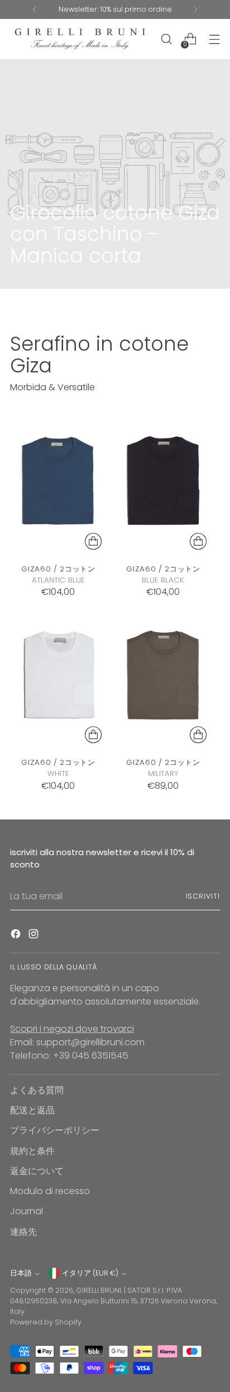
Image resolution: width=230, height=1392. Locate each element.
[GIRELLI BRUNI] (80, 39)
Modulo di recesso (50, 1191)
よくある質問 (37, 1090)
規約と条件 (32, 1150)
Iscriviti (203, 896)
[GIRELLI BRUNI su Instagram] (34, 935)
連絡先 (23, 1231)
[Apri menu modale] (214, 39)
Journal (26, 1211)
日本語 (21, 1273)
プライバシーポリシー (54, 1130)
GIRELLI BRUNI (98, 1290)
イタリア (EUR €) (90, 1273)
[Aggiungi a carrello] (93, 541)
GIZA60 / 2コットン (58, 569)
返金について (37, 1171)
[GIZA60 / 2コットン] (58, 482)
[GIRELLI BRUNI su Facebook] (16, 935)
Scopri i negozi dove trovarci (72, 1028)
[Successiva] (195, 9)
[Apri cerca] (166, 39)
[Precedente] (34, 9)
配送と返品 (32, 1110)
